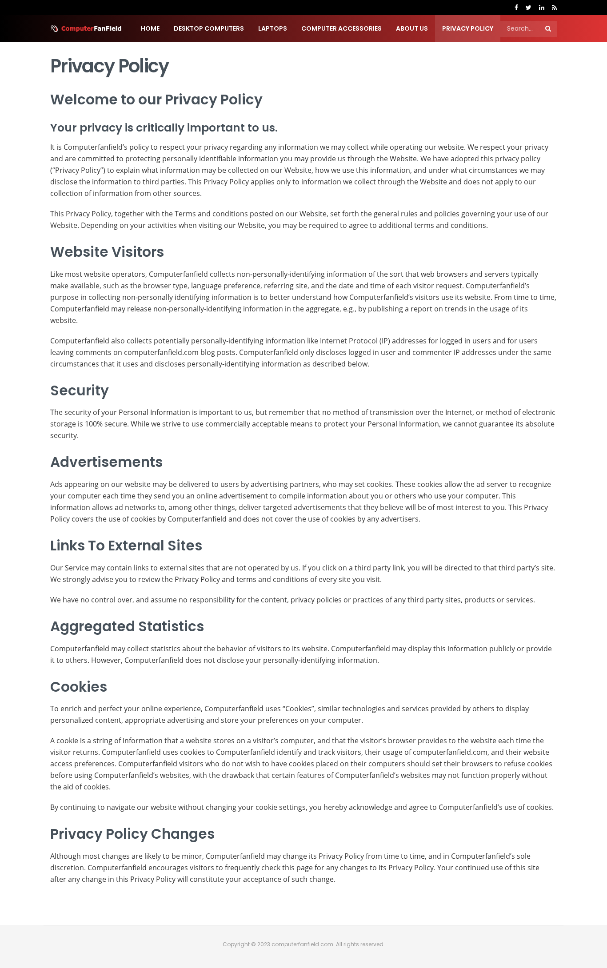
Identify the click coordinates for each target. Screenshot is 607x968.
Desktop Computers (209, 28)
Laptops (272, 28)
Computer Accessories (341, 28)
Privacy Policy (467, 28)
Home (150, 28)
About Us (412, 28)
